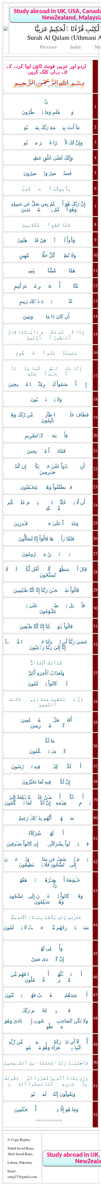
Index (75, 46)
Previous (48, 46)
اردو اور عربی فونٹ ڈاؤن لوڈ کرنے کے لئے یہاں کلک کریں (46, 69)
